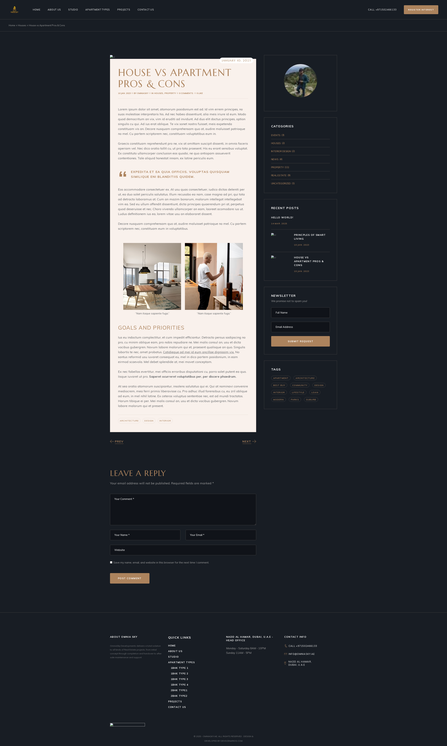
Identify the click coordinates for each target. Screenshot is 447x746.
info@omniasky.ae (302, 654)
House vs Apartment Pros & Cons (309, 261)
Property (170, 93)
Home (172, 645)
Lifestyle (298, 392)
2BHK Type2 (179, 695)
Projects (175, 701)
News (275, 159)
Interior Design (281, 151)
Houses (22, 25)
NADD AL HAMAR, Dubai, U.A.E (300, 663)
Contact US (177, 707)
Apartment (281, 378)
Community (299, 385)
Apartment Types (181, 662)
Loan (315, 392)
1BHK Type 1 (179, 668)
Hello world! (282, 217)
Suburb (311, 399)
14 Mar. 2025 (279, 223)
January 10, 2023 (236, 60)
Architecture (129, 420)
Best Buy (279, 385)
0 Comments (186, 93)
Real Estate (279, 175)
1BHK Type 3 (179, 679)
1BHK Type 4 (179, 684)
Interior (165, 420)
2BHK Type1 (179, 690)
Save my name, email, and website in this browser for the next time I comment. (161, 562)
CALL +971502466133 (303, 646)
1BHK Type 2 (179, 673)
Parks (295, 399)
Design (148, 420)
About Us (175, 651)
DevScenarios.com (232, 741)
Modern (278, 399)
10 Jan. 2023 (124, 93)
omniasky (141, 93)
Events (275, 135)
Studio (173, 656)
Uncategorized (281, 183)
